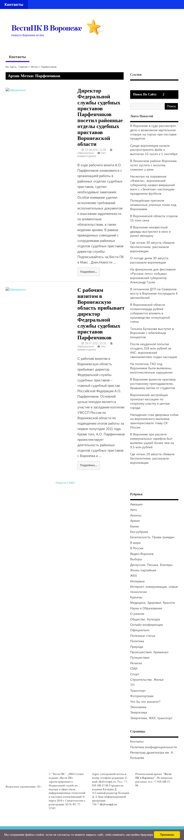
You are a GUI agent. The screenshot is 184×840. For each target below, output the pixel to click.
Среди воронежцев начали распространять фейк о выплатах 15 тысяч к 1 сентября (153, 150)
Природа (136, 647)
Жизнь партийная (143, 570)
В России (136, 548)
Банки (134, 526)
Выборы (136, 559)
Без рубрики (139, 532)
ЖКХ (133, 575)
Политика (137, 641)
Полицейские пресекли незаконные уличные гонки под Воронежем (153, 205)
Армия (135, 520)
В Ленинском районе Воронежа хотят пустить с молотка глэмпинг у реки (153, 165)
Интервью (137, 581)
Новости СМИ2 (65, 482)
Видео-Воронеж (141, 554)
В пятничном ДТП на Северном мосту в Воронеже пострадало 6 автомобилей (154, 294)
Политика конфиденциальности (153, 747)
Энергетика (138, 712)
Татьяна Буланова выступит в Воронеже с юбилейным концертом (152, 333)
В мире (135, 543)
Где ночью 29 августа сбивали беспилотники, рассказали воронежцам (152, 458)
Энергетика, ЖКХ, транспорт (151, 718)
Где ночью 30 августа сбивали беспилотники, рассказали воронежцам (152, 247)
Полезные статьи (142, 635)
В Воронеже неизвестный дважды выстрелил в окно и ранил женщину (150, 232)
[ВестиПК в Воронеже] (59, 45)
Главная (23, 66)
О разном (137, 613)
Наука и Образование (146, 608)
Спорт (134, 674)
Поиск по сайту (145, 94)
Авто (133, 509)
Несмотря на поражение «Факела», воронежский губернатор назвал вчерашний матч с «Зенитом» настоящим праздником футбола (152, 185)
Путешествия (139, 657)
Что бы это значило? (145, 701)
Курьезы (136, 597)
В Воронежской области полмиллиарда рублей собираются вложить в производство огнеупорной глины (150, 313)
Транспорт (138, 690)
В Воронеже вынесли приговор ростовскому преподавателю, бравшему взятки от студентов (153, 384)
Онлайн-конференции (146, 624)
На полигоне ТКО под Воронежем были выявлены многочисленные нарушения (151, 368)
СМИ (133, 668)
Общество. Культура (145, 619)
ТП (132, 685)
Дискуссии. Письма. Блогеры (151, 565)
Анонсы (135, 515)
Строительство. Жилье (147, 679)
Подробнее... (88, 271)
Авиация (136, 504)
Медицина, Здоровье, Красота (152, 602)
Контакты (13, 4)
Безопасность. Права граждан (152, 537)
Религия (136, 663)
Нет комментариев (91, 154)
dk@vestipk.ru (108, 804)
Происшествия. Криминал (149, 652)
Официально (85, 153)
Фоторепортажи (141, 696)
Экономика (138, 707)
